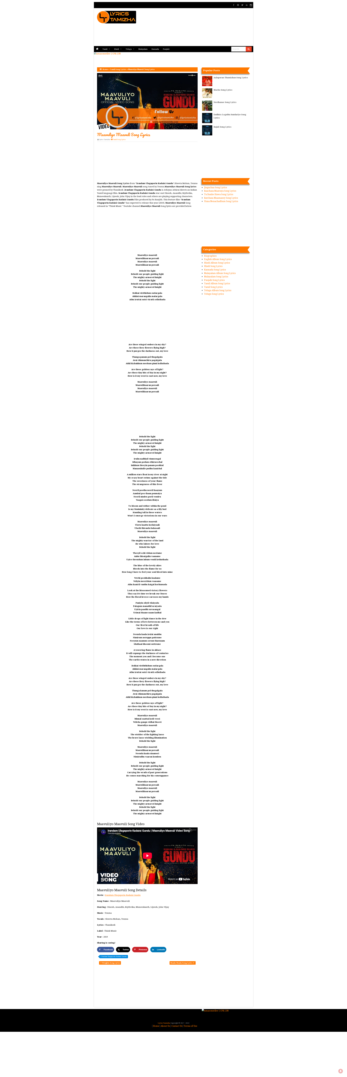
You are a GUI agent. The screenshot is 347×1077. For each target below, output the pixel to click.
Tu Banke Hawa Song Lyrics (218, 194)
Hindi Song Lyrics (213, 266)
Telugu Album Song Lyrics (217, 290)
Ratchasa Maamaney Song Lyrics (221, 198)
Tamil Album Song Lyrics (217, 283)
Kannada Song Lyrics (215, 269)
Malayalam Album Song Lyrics (220, 273)
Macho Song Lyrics (223, 90)
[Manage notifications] (340, 1071)
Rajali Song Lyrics (222, 127)
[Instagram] (251, 5)
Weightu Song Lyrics (111, 963)
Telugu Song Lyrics (214, 294)
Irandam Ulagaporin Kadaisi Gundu (123, 895)
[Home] (97, 49)
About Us (165, 1026)
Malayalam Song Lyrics (216, 276)
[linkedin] (247, 5)
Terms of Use (190, 1026)
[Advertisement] (206, 27)
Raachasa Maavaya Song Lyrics (220, 191)
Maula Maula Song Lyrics (181, 963)
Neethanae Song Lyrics (225, 102)
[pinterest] (238, 5)
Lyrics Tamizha (104, 139)
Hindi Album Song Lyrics (217, 262)
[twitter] (242, 5)
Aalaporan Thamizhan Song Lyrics (231, 78)
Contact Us (176, 1026)
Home (105, 69)
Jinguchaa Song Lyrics (215, 187)
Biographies (210, 256)
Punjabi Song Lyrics (214, 280)
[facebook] (234, 5)
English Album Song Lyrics (218, 259)
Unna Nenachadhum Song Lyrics (221, 201)
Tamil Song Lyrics (118, 69)
